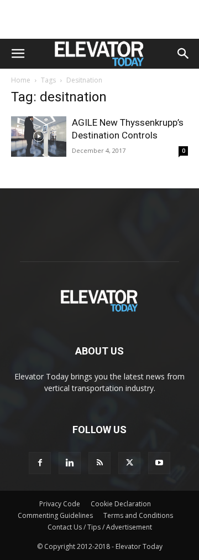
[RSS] (99, 463)
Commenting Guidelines (55, 515)
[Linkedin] (70, 463)
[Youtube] (159, 463)
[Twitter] (129, 463)
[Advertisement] (99, 19)
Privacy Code (59, 503)
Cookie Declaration (121, 503)
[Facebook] (40, 463)
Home (20, 80)
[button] (17, 54)
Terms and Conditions (138, 515)
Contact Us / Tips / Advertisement (100, 527)
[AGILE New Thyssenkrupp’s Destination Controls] (38, 136)
